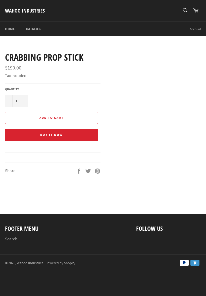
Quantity (12, 89)
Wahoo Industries (25, 10)
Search (11, 239)
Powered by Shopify (60, 263)
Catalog (33, 29)
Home (10, 29)
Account (195, 29)
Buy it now (51, 135)
